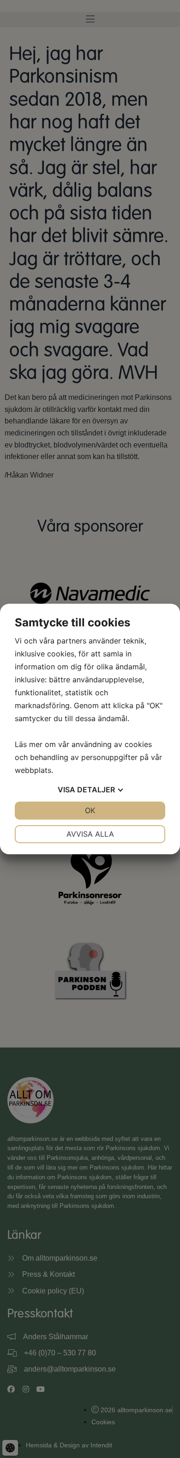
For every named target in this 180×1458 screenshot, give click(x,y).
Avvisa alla (90, 834)
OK (90, 810)
